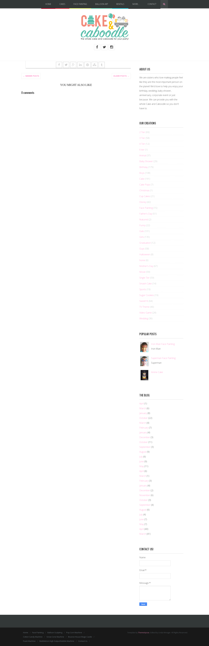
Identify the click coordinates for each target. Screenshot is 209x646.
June (141, 461)
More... (136, 4)
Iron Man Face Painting (163, 344)
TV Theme (144, 306)
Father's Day (145, 213)
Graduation (145, 242)
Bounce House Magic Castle (80, 636)
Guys (141, 248)
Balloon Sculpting (54, 632)
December (144, 437)
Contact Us (82, 641)
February (143, 427)
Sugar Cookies (146, 295)
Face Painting (80, 4)
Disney (142, 202)
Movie (142, 271)
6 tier (141, 149)
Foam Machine (29, 641)
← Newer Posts (31, 76)
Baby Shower (146, 161)
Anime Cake (157, 372)
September (144, 447)
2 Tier (142, 132)
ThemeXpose (143, 632)
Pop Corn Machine (74, 632)
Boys (141, 172)
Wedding (143, 318)
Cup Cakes (144, 196)
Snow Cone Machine (55, 636)
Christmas (144, 190)
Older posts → (121, 76)
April (141, 403)
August (142, 451)
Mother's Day (146, 266)
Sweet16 (143, 301)
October (143, 418)
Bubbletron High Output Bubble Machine (57, 641)
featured (143, 219)
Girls (141, 237)
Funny (142, 225)
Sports (142, 289)
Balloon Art (101, 4)
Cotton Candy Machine (33, 636)
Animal (142, 155)
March (142, 408)
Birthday (143, 167)
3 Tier (142, 138)
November (144, 495)
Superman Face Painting (163, 358)
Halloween (144, 254)
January (143, 413)
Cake (141, 178)
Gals (141, 231)
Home (48, 4)
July (141, 456)
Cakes (62, 4)
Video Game (145, 312)
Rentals (120, 4)
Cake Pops (144, 184)
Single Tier (144, 277)
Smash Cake (145, 283)
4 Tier (142, 143)
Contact (152, 4)
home (142, 260)
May (141, 466)
